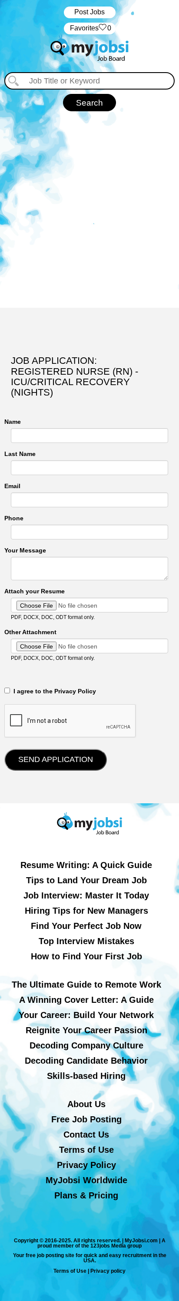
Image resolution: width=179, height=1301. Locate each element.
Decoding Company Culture (86, 1045)
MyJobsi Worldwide (86, 1180)
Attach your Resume (34, 591)
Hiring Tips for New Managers (86, 910)
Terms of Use (86, 1150)
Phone (13, 518)
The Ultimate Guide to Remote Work (86, 984)
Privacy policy (108, 1271)
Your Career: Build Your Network (86, 1015)
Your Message (25, 550)
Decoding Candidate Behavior (86, 1060)
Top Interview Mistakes (86, 941)
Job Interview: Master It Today (86, 895)
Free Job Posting (86, 1119)
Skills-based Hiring (86, 1076)
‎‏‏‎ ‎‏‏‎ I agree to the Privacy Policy (53, 691)
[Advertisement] (89, 205)
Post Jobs (89, 12)
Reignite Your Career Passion (86, 1030)
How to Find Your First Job (86, 956)
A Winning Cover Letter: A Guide (86, 1000)
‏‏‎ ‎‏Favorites (89, 28)
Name (12, 421)
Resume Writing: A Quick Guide (86, 865)
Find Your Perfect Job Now (86, 926)
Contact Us (86, 1134)
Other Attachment (30, 632)
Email (12, 485)
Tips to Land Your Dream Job (86, 880)
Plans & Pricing (86, 1195)
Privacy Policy (86, 1165)
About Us (86, 1104)
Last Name (20, 453)
